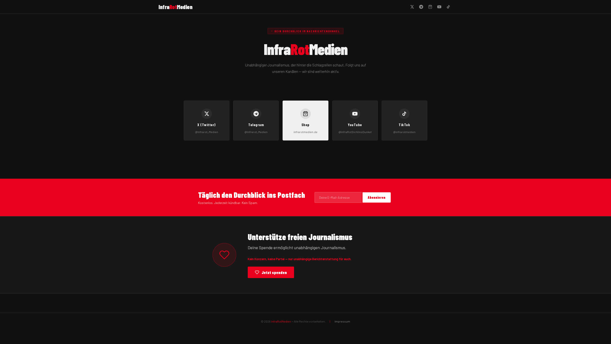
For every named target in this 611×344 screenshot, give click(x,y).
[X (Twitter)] (412, 6)
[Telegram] (421, 6)
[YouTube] (439, 6)
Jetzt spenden (274, 272)
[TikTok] (448, 6)
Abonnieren (376, 197)
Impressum (342, 321)
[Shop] (430, 6)
